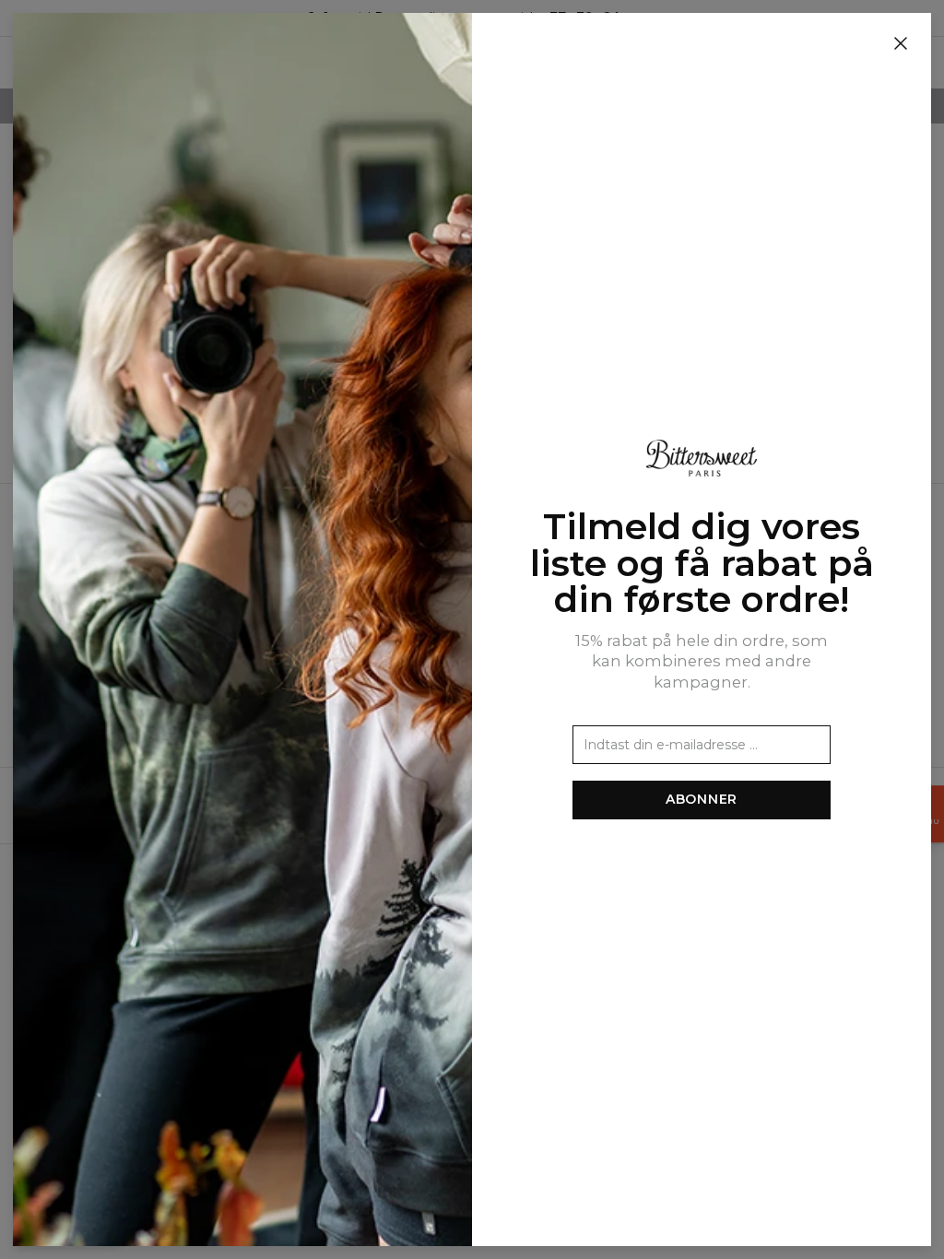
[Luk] (900, 44)
